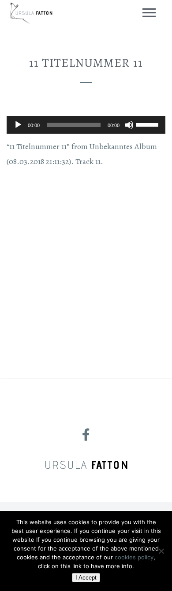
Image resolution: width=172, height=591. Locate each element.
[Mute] (129, 124)
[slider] (148, 124)
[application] (86, 125)
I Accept (86, 577)
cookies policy (134, 557)
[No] (161, 551)
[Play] (18, 124)
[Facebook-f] (86, 435)
